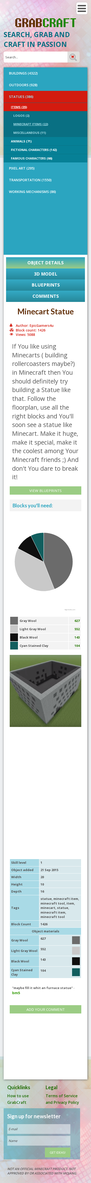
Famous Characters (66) (31, 158)
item (70, 903)
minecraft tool (53, 903)
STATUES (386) (21, 96)
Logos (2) (21, 115)
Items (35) (19, 107)
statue (46, 898)
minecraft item (65, 898)
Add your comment (45, 1009)
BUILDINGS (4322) (23, 73)
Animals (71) (21, 141)
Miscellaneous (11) (29, 132)
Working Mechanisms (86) (32, 191)
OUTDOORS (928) (23, 85)
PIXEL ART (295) (21, 168)
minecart (48, 908)
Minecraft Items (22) (30, 124)
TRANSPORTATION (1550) (30, 180)
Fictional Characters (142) (34, 150)
